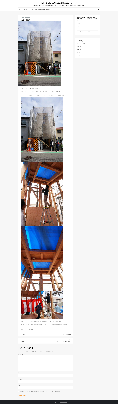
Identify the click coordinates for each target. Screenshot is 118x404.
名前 (19, 372)
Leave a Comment (67, 334)
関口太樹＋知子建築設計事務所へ (42, 9)
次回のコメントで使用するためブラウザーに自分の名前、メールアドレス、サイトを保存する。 (40, 391)
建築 (79, 23)
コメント (20, 354)
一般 (78, 46)
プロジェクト (27, 9)
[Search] (98, 9)
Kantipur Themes (63, 402)
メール (20, 379)
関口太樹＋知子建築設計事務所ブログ (59, 3)
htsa (23, 17)
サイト (19, 385)
